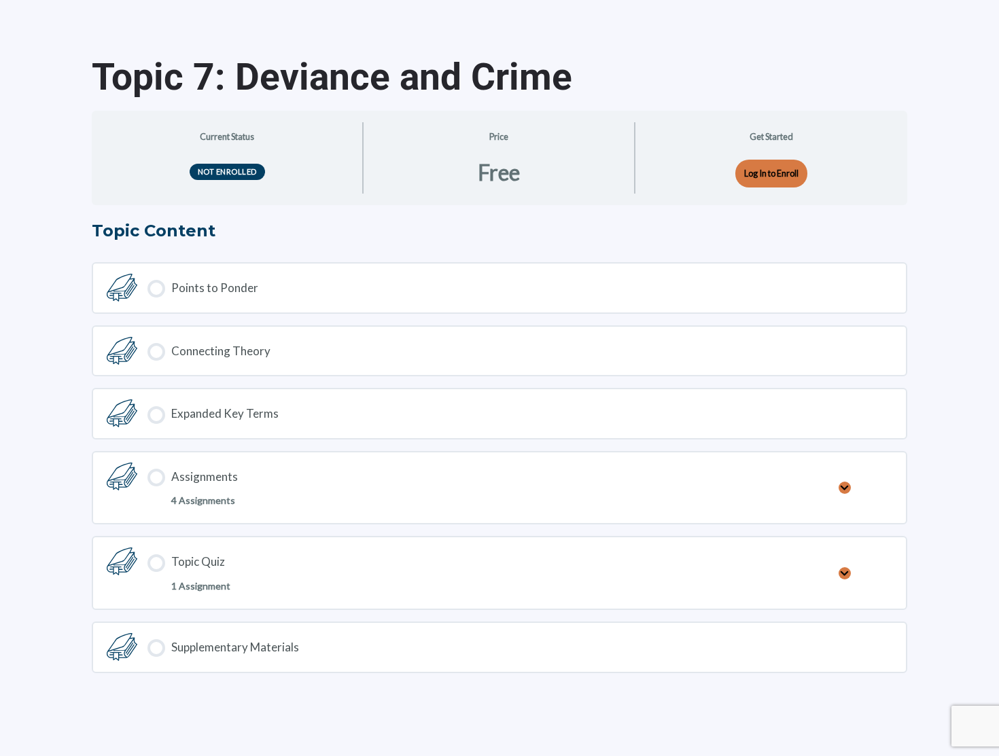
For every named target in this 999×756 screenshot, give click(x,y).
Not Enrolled (227, 171)
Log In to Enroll (771, 173)
